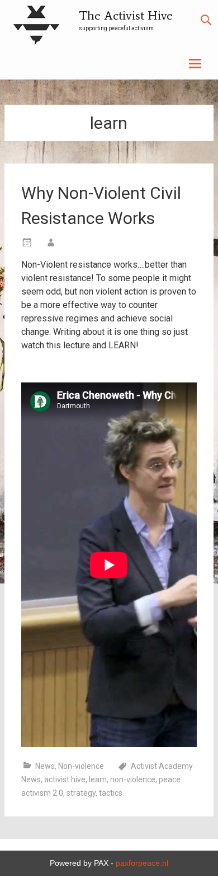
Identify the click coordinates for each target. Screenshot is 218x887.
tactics (110, 792)
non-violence (132, 779)
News (45, 766)
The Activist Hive (126, 15)
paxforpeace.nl (142, 862)
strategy (81, 792)
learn (98, 779)
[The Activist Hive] (36, 27)
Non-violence (81, 766)
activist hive (65, 779)
